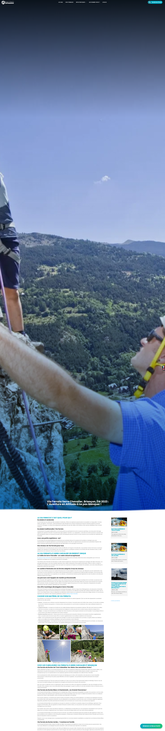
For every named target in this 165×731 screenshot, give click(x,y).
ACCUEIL (60, 2)
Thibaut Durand (63, 662)
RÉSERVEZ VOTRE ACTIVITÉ (151, 726)
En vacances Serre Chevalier (43, 557)
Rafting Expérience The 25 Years (118, 529)
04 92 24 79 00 (157, 2)
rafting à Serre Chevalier (72, 593)
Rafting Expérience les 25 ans (118, 555)
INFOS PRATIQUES (80, 2)
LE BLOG (104, 2)
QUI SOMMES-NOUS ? (94, 2)
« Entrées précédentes (115, 600)
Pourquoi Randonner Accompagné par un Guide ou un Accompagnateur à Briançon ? (119, 585)
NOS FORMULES (69, 2)
